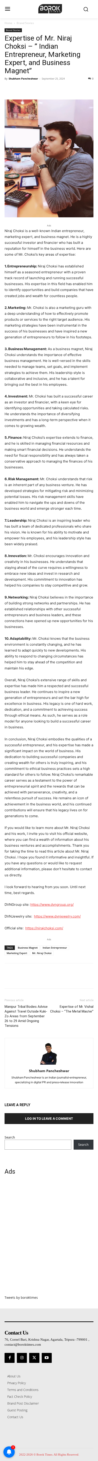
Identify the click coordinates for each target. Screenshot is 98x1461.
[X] (19, 88)
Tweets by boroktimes (21, 1297)
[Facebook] (9, 88)
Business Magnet (28, 947)
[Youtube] (47, 1358)
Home (8, 23)
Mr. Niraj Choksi (42, 953)
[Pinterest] (30, 88)
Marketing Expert (17, 953)
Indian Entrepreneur (55, 947)
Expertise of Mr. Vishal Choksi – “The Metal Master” (71, 1009)
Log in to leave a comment (49, 1118)
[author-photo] (49, 1064)
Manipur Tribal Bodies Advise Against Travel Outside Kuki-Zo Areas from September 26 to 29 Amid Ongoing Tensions (26, 1016)
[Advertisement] (49, 1238)
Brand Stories (25, 23)
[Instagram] (22, 1358)
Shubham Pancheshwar (23, 78)
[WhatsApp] (40, 88)
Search (10, 1137)
